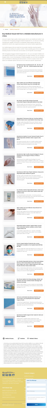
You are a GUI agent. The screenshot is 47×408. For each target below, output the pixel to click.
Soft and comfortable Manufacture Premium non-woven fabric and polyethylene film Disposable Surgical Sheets (29, 298)
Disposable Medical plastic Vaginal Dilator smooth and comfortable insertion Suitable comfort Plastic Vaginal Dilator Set (29, 227)
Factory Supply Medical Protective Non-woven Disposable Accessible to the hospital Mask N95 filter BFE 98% (30, 245)
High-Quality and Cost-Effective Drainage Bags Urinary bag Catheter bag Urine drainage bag (28, 83)
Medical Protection (29, 376)
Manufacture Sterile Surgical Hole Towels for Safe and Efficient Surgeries (30, 315)
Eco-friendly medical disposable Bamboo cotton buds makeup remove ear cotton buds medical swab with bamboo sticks (30, 191)
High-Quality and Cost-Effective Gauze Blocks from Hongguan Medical (29, 208)
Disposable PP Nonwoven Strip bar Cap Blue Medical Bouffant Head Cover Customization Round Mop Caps (30, 119)
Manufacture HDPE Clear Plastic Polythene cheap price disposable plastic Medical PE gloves (30, 172)
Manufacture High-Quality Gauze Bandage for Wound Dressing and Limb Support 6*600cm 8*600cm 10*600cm (30, 155)
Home (6, 29)
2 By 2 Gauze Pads (6, 395)
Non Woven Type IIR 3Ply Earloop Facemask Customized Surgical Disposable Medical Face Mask (29, 101)
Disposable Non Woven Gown (9, 393)
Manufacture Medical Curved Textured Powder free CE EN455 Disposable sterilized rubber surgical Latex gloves (30, 138)
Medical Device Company (8, 397)
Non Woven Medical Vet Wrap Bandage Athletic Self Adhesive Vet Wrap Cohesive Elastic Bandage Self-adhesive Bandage (29, 280)
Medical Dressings (28, 378)
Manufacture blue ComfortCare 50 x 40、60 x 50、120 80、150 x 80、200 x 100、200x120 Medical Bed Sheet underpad (30, 66)
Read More (29, 76)
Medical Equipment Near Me (9, 390)
